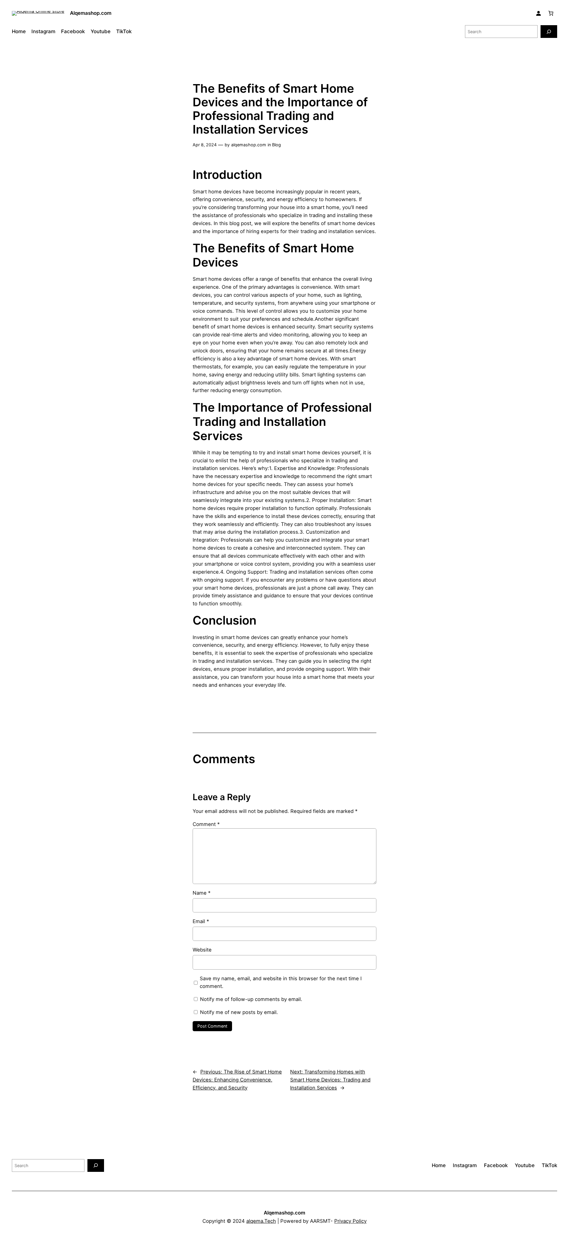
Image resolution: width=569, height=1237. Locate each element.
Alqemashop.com (90, 13)
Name (201, 893)
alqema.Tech (261, 1221)
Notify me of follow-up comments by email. (251, 999)
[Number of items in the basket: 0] (551, 13)
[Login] (538, 13)
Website (202, 950)
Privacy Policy (350, 1221)
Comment (206, 824)
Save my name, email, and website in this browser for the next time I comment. (281, 982)
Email (201, 921)
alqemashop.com (248, 144)
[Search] (549, 31)
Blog (276, 144)
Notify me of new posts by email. (239, 1012)
